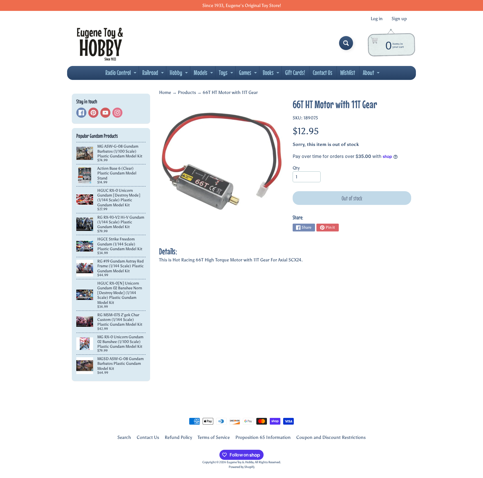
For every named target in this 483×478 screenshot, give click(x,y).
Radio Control (121, 74)
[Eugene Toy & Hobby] (100, 43)
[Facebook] (81, 113)
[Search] (346, 43)
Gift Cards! (295, 72)
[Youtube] (105, 113)
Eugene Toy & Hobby (240, 462)
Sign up (399, 18)
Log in (377, 18)
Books (272, 74)
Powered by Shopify (242, 467)
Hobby (179, 74)
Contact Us (322, 72)
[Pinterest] (93, 113)
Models (204, 74)
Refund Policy (178, 437)
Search (124, 437)
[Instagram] (117, 113)
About (372, 74)
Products (187, 92)
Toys (227, 74)
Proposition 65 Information (263, 437)
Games (248, 74)
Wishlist (347, 72)
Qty (296, 168)
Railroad (153, 74)
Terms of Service (214, 437)
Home (165, 92)
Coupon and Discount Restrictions (331, 437)
